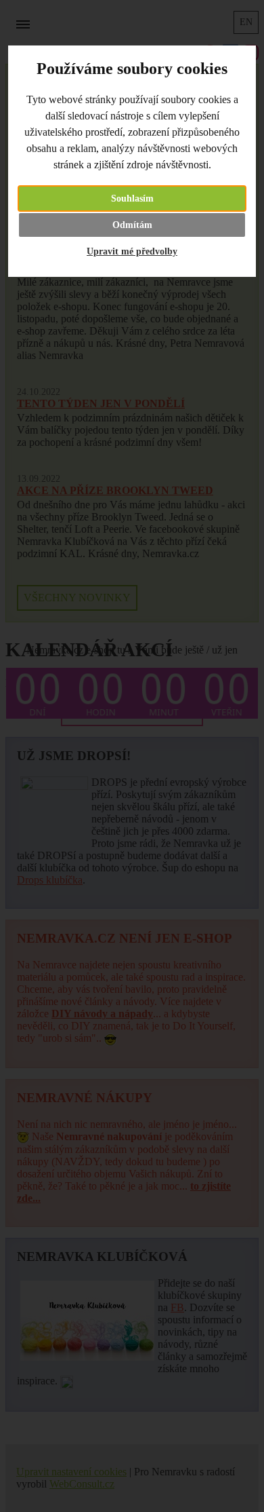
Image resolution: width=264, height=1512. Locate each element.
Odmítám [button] (132, 225)
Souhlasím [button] (132, 198)
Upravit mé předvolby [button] (132, 251)
